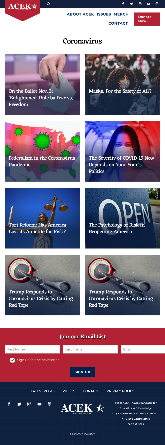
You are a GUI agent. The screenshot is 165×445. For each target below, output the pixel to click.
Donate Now (145, 19)
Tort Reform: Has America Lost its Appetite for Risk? (37, 228)
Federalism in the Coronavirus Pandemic (42, 161)
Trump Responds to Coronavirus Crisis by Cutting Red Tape (41, 299)
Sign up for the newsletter (38, 360)
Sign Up (82, 372)
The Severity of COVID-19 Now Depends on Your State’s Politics (121, 165)
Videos (69, 391)
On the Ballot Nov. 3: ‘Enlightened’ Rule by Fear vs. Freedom (41, 98)
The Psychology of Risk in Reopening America (117, 228)
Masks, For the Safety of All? (120, 91)
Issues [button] (104, 14)
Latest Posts (43, 391)
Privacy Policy (120, 391)
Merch (121, 14)
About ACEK (80, 14)
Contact (118, 23)
